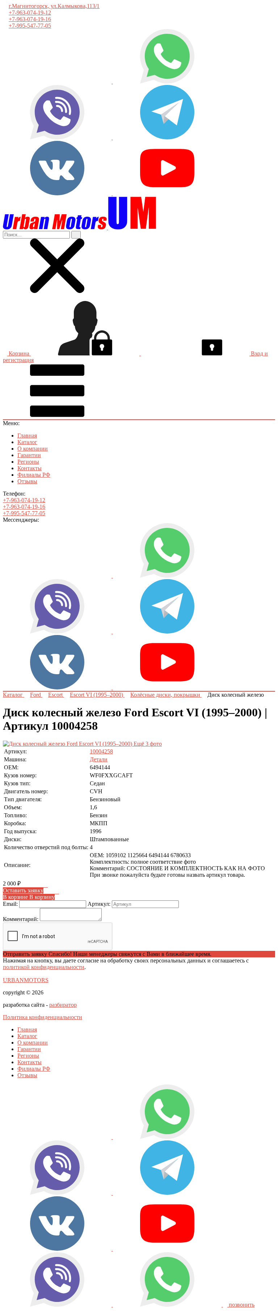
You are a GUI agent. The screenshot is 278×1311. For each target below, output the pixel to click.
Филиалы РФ (33, 475)
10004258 (101, 751)
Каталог (27, 442)
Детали (99, 759)
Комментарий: (20, 919)
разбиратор (63, 1005)
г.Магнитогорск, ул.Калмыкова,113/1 (54, 6)
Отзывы (27, 481)
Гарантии (29, 455)
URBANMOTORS (26, 980)
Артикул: (99, 904)
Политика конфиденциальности (42, 1017)
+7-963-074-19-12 (30, 12)
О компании (32, 448)
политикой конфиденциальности (43, 967)
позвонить (240, 1305)
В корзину (29, 897)
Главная (27, 435)
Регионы (28, 462)
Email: (10, 904)
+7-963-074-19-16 (30, 19)
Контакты (29, 468)
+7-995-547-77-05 (30, 26)
